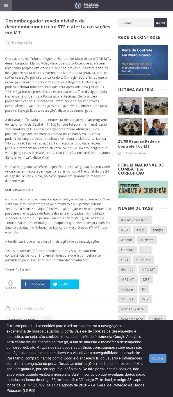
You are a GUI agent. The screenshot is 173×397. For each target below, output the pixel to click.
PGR (145, 299)
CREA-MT (143, 259)
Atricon (126, 240)
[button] (37, 392)
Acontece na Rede (134, 220)
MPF (146, 279)
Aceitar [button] (158, 358)
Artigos (158, 230)
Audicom (146, 240)
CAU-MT (127, 250)
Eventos (127, 269)
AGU (124, 230)
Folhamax (23, 269)
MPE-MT (127, 279)
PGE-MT (127, 299)
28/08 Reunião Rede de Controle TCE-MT (139, 144)
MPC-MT (148, 269)
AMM (140, 230)
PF (144, 289)
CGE (145, 250)
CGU (124, 259)
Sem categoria (132, 319)
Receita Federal (132, 309)
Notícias (127, 289)
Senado (157, 319)
